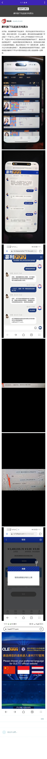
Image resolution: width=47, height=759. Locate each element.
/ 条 (22, 2)
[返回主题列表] (2, 2)
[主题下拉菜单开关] (44, 2)
